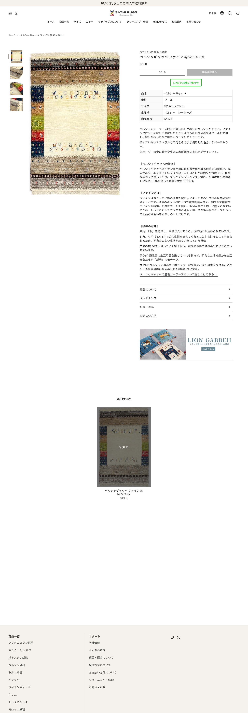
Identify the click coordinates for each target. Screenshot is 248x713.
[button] (64, 22)
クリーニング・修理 (101, 680)
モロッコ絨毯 (16, 709)
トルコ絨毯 (15, 672)
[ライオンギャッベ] (186, 344)
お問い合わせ (97, 687)
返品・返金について (101, 657)
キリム (12, 694)
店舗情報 (94, 643)
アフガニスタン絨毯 (20, 643)
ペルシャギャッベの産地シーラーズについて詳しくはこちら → (179, 274)
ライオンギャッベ (19, 687)
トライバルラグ (18, 702)
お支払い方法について (103, 672)
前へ (26, 123)
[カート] (237, 13)
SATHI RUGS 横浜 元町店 (153, 52)
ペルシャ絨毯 (16, 665)
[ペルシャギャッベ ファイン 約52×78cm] (124, 447)
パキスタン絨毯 (18, 657)
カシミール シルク (19, 650)
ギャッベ (14, 680)
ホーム (12, 35)
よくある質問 (97, 650)
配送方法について (100, 665)
